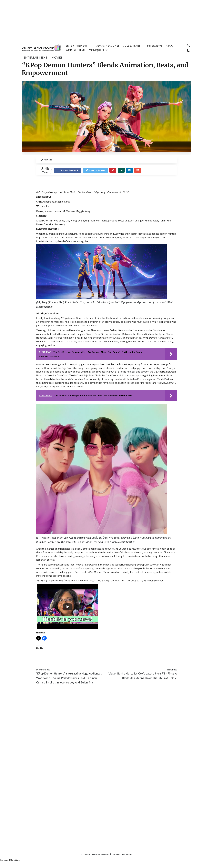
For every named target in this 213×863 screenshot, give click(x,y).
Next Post (172, 669)
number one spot (136, 371)
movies (57, 57)
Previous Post (43, 669)
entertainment (36, 57)
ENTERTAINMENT (77, 45)
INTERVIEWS (154, 45)
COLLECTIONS (131, 45)
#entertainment (46, 661)
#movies (61, 661)
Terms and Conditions (10, 860)
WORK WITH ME (75, 50)
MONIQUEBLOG (99, 50)
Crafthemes (126, 854)
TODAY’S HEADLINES (106, 45)
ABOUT (170, 45)
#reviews (73, 661)
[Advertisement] (106, 20)
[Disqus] (106, 730)
